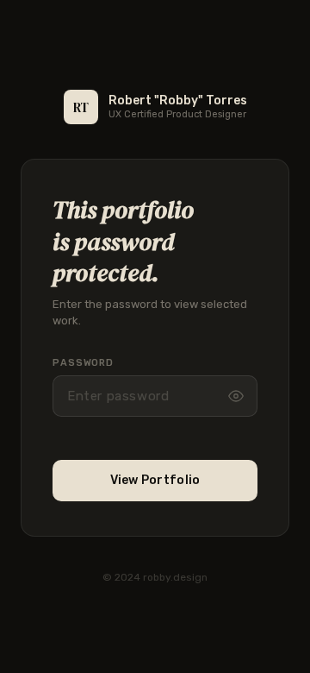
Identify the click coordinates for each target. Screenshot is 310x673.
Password (83, 362)
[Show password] (235, 396)
